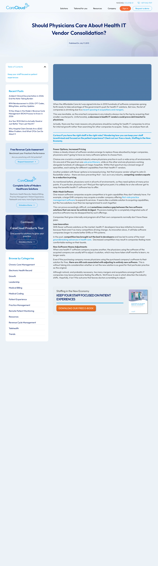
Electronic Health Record (20, 270)
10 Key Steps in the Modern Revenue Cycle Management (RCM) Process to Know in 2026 (27, 114)
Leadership (14, 282)
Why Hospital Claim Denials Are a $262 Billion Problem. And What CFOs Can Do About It (26, 131)
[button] (45, 67)
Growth (12, 276)
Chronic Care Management (22, 264)
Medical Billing (15, 287)
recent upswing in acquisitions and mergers (103, 109)
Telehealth (14, 328)
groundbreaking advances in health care (72, 239)
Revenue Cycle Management (22, 322)
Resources (13, 316)
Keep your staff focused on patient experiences (22, 76)
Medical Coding (16, 293)
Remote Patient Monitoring (21, 311)
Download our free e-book (76, 308)
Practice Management (19, 305)
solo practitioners (92, 162)
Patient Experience (18, 299)
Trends (12, 334)
